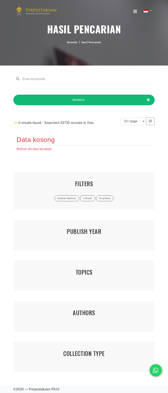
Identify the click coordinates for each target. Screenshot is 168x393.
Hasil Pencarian (91, 42)
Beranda (72, 42)
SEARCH (78, 99)
